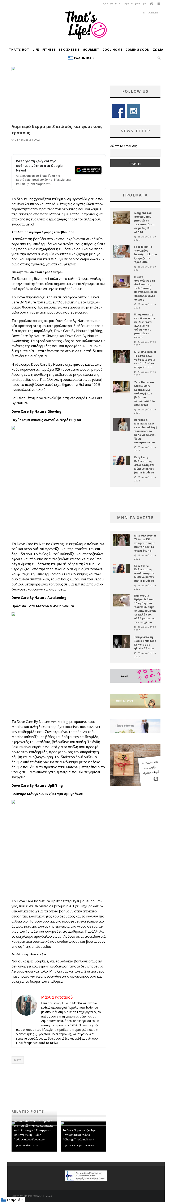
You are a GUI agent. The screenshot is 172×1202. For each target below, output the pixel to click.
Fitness (49, 49)
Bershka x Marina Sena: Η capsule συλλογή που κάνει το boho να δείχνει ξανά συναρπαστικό (145, 431)
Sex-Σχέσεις (69, 49)
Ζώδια (158, 49)
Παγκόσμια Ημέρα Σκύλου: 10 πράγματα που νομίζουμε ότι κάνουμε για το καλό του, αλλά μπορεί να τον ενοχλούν (145, 609)
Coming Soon (138, 49)
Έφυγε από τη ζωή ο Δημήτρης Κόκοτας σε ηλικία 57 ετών (145, 642)
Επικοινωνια (151, 12)
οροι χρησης (111, 4)
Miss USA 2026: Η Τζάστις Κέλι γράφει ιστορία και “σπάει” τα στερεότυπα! (145, 359)
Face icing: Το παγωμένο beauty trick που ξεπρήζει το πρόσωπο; (145, 254)
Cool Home (112, 49)
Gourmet (91, 49)
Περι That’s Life (135, 4)
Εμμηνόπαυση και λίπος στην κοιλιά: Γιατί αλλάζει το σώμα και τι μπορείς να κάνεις (144, 326)
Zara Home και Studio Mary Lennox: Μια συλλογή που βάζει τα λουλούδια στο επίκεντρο (144, 393)
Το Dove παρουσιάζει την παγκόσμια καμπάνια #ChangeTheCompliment (79, 1134)
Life (36, 49)
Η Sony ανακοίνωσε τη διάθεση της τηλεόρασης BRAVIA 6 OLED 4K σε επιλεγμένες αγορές (145, 288)
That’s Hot (19, 49)
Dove (17, 1060)
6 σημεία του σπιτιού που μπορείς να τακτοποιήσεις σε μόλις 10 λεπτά (144, 222)
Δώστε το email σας (123, 146)
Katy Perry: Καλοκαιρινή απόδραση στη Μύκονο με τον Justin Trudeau (144, 465)
